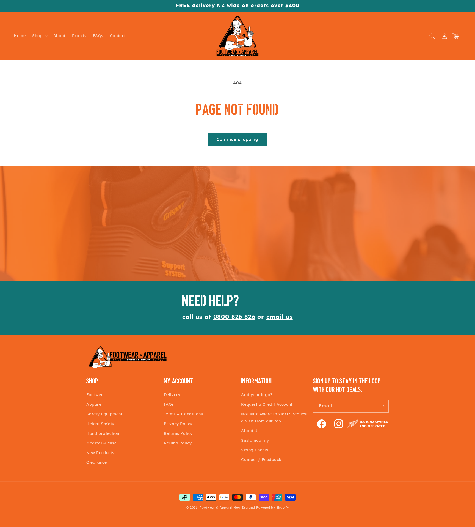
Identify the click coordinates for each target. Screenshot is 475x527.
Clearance (96, 463)
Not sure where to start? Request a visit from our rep (274, 417)
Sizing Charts (254, 450)
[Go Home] (127, 368)
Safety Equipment (104, 414)
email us (279, 317)
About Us (250, 431)
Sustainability (255, 441)
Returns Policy (178, 434)
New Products (100, 453)
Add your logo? (256, 395)
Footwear (96, 395)
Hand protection (102, 434)
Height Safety (100, 424)
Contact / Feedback (261, 460)
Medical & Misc (101, 443)
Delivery (172, 395)
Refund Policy (178, 443)
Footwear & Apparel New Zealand (227, 507)
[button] (39, 36)
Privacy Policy (178, 424)
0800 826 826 (234, 317)
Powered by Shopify (272, 507)
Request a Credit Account (266, 405)
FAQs (169, 405)
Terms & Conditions (183, 414)
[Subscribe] (382, 406)
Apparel (94, 405)
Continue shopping (237, 140)
